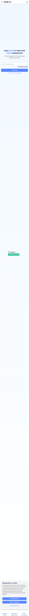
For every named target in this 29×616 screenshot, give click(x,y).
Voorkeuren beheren (14, 605)
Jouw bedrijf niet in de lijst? (23, 66)
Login (26, 1)
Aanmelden (14, 70)
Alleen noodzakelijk (14, 602)
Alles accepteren (14, 598)
